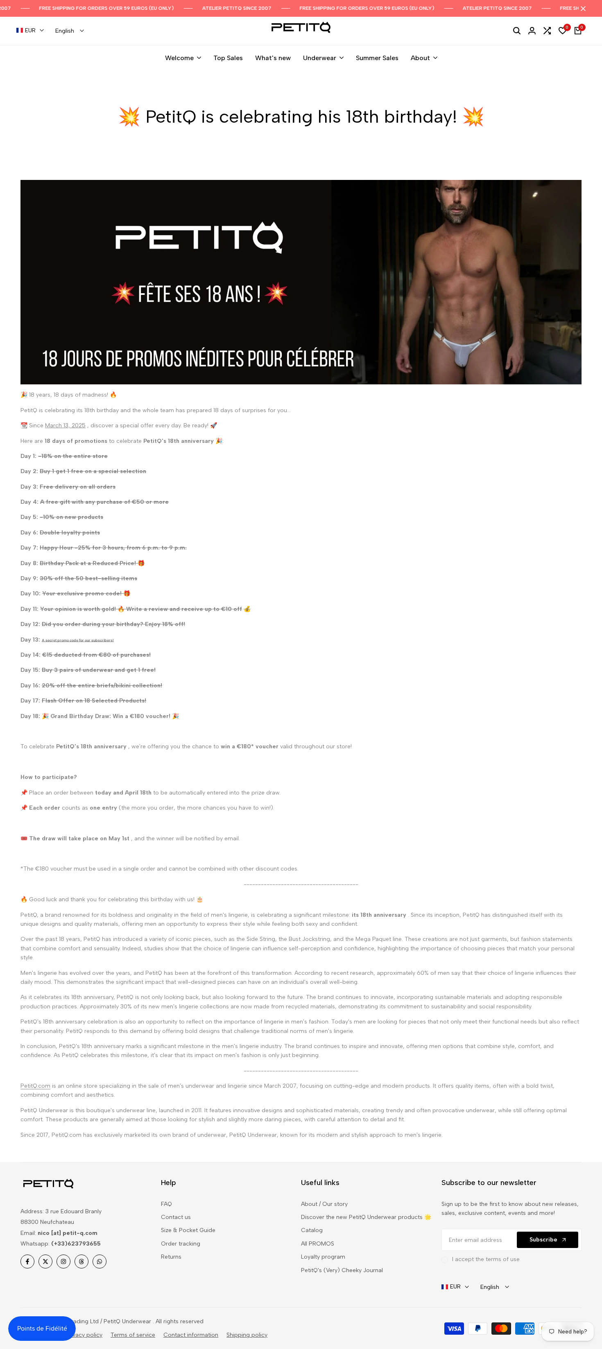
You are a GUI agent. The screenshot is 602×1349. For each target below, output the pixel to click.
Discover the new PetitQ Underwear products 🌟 (366, 1217)
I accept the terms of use (486, 1259)
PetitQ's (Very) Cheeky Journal (342, 1270)
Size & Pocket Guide (188, 1230)
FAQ (166, 1204)
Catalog (312, 1230)
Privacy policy (84, 1334)
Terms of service (133, 1334)
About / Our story (324, 1204)
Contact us (176, 1217)
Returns (171, 1256)
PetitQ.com (35, 1085)
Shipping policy (246, 1334)
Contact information (190, 1334)
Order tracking (180, 1243)
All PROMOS (317, 1243)
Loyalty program (323, 1256)
